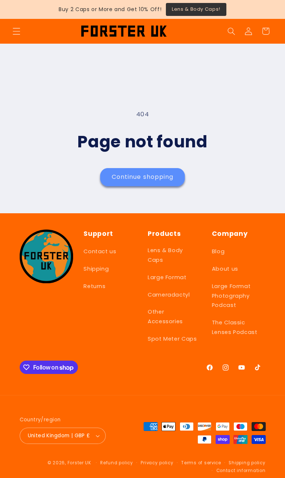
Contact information (241, 471)
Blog (218, 251)
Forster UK (79, 463)
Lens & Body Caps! (196, 9)
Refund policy (116, 463)
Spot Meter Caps (172, 338)
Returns (94, 286)
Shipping (96, 269)
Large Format (167, 277)
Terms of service (201, 463)
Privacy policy (157, 463)
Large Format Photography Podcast (231, 296)
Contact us (99, 251)
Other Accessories (165, 316)
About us (225, 269)
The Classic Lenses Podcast (235, 327)
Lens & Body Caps (165, 255)
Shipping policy (247, 463)
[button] (16, 31)
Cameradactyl (169, 294)
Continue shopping (142, 177)
